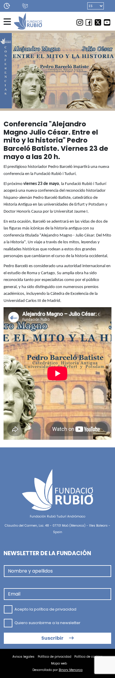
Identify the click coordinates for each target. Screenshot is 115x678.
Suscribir (52, 638)
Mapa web (59, 663)
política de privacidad (55, 608)
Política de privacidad (54, 656)
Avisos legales (23, 656)
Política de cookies (88, 656)
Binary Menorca (71, 670)
